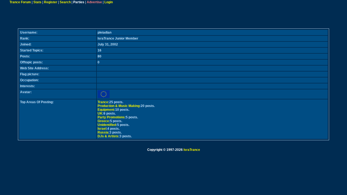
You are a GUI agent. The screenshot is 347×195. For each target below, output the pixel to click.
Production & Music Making (119, 106)
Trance (103, 102)
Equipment (106, 110)
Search (65, 2)
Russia (103, 132)
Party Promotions (111, 117)
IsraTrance (192, 150)
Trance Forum (20, 2)
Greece (103, 121)
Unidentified (107, 125)
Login (108, 2)
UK (100, 113)
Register (50, 2)
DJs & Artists (108, 136)
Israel (102, 129)
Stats (37, 2)
